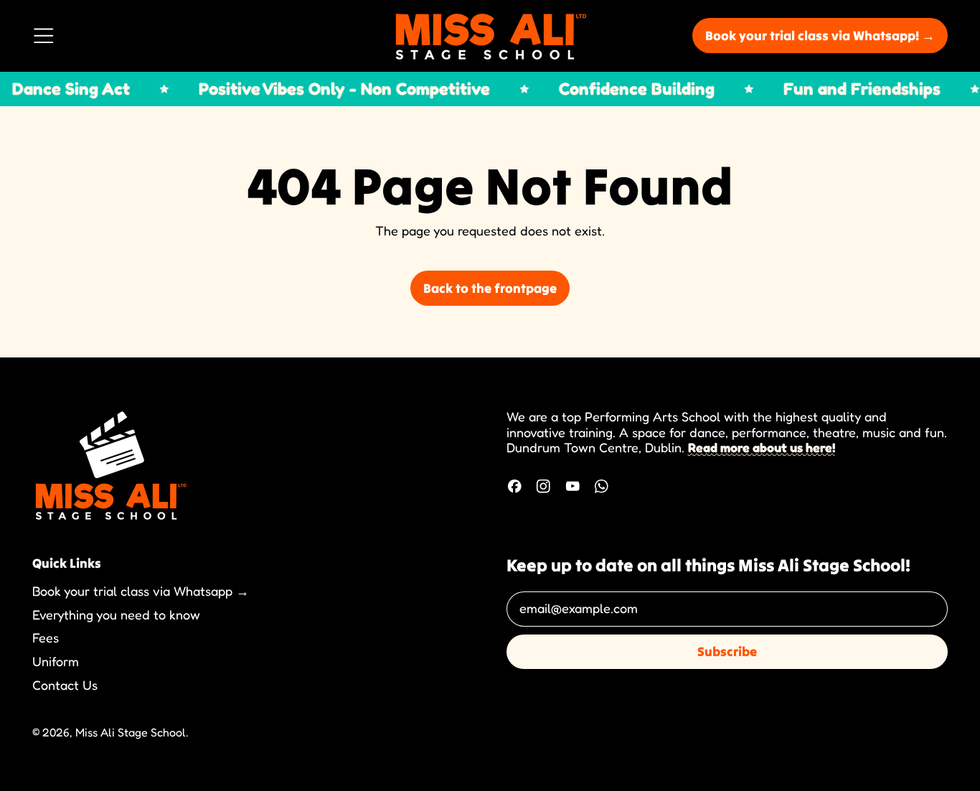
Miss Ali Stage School (130, 732)
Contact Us (65, 685)
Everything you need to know (116, 614)
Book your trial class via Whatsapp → (140, 591)
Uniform (55, 661)
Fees (45, 637)
